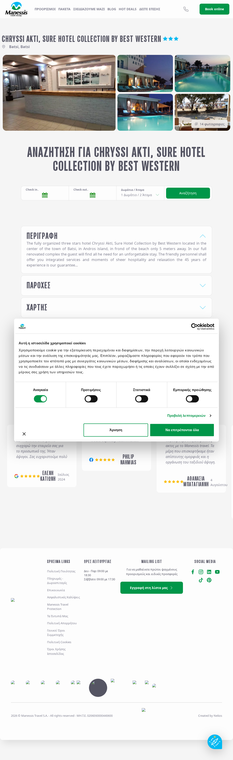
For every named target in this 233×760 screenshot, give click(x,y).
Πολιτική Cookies (59, 642)
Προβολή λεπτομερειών (186, 415)
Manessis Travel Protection (57, 606)
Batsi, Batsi (19, 46)
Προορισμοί (45, 9)
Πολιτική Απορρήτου (62, 623)
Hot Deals (128, 9)
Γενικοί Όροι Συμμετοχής (56, 632)
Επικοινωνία (56, 590)
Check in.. (32, 190)
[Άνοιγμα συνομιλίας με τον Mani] (215, 741)
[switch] (91, 398)
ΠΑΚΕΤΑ (64, 9)
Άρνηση (115, 430)
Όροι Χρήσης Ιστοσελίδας (56, 651)
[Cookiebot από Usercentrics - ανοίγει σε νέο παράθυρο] (194, 326)
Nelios (218, 716)
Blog (111, 9)
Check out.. (80, 190)
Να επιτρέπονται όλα (182, 430)
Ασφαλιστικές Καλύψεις (63, 597)
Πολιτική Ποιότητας (61, 571)
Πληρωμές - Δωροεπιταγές (57, 580)
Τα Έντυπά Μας (57, 616)
